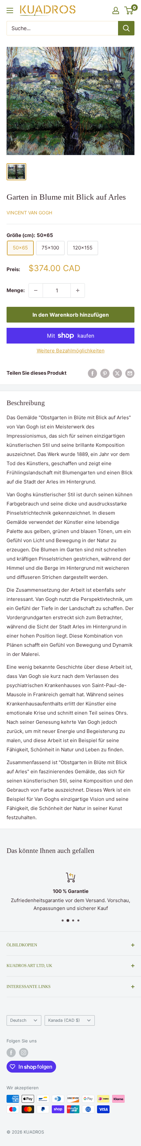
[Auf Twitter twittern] (117, 373)
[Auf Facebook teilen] (92, 373)
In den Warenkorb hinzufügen (70, 314)
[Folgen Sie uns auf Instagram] (23, 1052)
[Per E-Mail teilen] (129, 373)
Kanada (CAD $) (64, 1020)
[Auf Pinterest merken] (105, 373)
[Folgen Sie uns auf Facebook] (11, 1052)
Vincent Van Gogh (29, 212)
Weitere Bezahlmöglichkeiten (71, 350)
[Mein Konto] (115, 10)
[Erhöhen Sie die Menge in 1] (78, 290)
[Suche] (126, 28)
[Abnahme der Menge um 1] (36, 290)
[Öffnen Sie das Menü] (10, 10)
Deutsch (18, 1020)
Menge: (16, 290)
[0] (129, 10)
